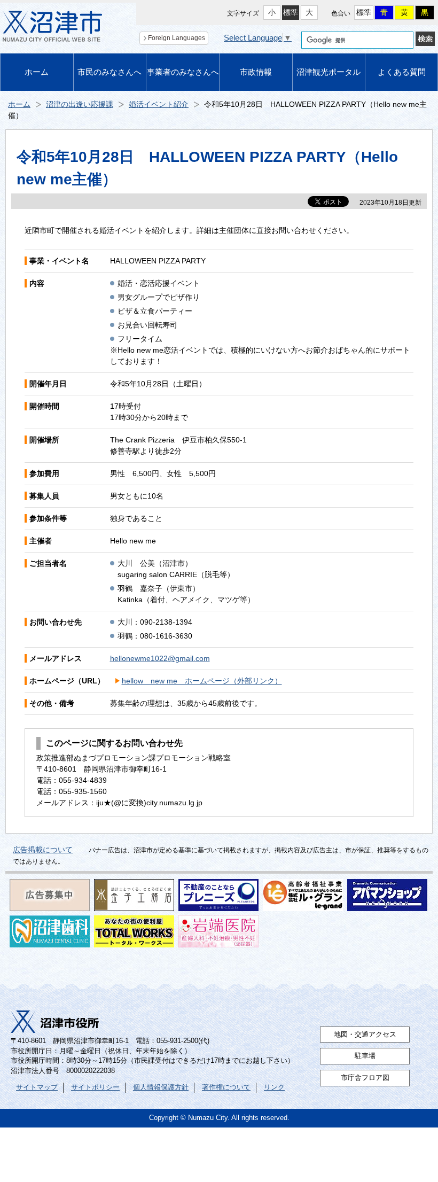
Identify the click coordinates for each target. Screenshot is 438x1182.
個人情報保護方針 (161, 1087)
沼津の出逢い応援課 (79, 104)
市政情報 (256, 71)
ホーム (37, 71)
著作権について (226, 1087)
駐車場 (365, 1056)
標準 (290, 12)
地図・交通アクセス (365, 1034)
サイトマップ (37, 1087)
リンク (274, 1087)
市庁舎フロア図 (365, 1078)
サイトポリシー (95, 1087)
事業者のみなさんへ (183, 71)
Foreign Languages (176, 38)
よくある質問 (402, 71)
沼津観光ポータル (328, 71)
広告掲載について (43, 849)
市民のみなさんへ (109, 71)
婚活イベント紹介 (159, 104)
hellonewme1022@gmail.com (160, 658)
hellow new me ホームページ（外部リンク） (202, 680)
